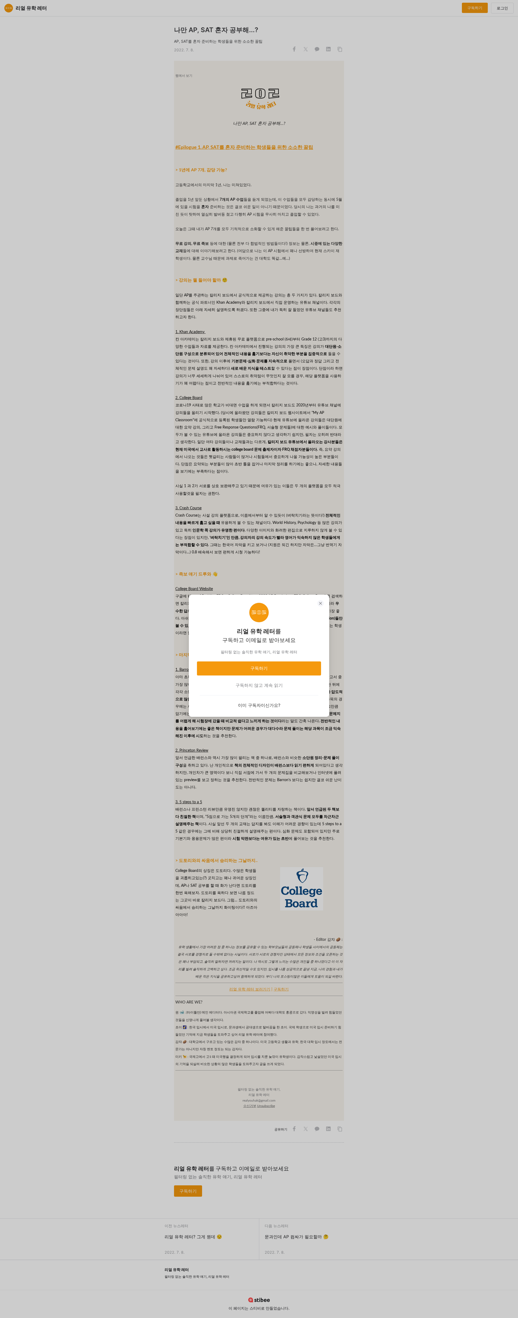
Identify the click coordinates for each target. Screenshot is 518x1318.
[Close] (320, 603)
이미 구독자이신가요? (259, 705)
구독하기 (259, 668)
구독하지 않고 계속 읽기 (259, 685)
